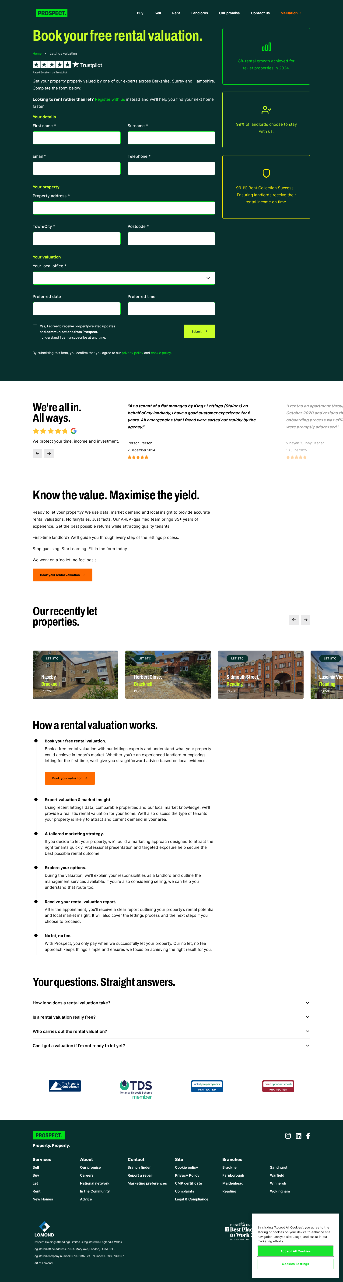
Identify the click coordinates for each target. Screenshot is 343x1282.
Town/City (44, 226)
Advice (86, 1199)
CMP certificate (188, 1183)
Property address (51, 195)
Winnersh (278, 1183)
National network (94, 1183)
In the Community (95, 1191)
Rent (176, 13)
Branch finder (139, 1167)
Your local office (49, 266)
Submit (197, 331)
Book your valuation (67, 778)
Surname (138, 125)
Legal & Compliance (191, 1199)
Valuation (289, 13)
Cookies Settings (295, 1264)
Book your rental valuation (60, 575)
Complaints (184, 1191)
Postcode (138, 226)
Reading (229, 1191)
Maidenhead (232, 1183)
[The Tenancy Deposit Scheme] (136, 1089)
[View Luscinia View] (261, 675)
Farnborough (233, 1175)
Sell (158, 13)
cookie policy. (161, 353)
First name (44, 125)
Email (39, 156)
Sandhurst (278, 1167)
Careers (87, 1175)
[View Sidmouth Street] (168, 675)
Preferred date (47, 296)
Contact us (260, 13)
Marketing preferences (147, 1183)
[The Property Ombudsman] (65, 1085)
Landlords (199, 13)
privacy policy (132, 353)
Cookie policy (186, 1167)
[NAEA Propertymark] (278, 1086)
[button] (37, 453)
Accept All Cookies (295, 1251)
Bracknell (230, 1167)
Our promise (229, 13)
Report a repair (140, 1175)
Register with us (110, 99)
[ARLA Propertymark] (207, 1086)
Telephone (139, 156)
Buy (140, 13)
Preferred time (141, 296)
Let (35, 1183)
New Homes (43, 1199)
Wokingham (280, 1191)
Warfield (277, 1175)
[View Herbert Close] (75, 675)
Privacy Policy (187, 1175)
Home (37, 53)
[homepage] (55, 13)
